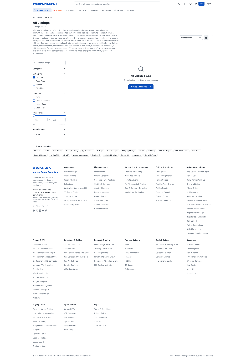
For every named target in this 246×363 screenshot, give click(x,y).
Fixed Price (40, 81)
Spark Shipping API (41, 290)
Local (84, 10)
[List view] (210, 37)
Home (39, 17)
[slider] (34, 115)
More (132, 10)
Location (36, 134)
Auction (39, 84)
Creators (71, 10)
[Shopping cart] (195, 4)
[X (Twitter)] (37, 211)
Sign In (209, 4)
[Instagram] (40, 211)
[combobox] (191, 37)
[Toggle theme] (179, 4)
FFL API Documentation (43, 248)
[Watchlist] (190, 4)
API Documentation (41, 294)
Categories (37, 69)
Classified (40, 88)
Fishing (108, 10)
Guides (95, 10)
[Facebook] (34, 211)
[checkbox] (34, 77)
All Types (40, 77)
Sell (201, 4)
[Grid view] (206, 37)
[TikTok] (46, 211)
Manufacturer (39, 129)
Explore (120, 10)
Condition (37, 93)
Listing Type (38, 74)
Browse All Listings (139, 87)
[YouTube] (43, 211)
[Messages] (185, 4)
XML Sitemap (100, 325)
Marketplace (42, 10)
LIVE (60, 10)
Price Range (38, 113)
